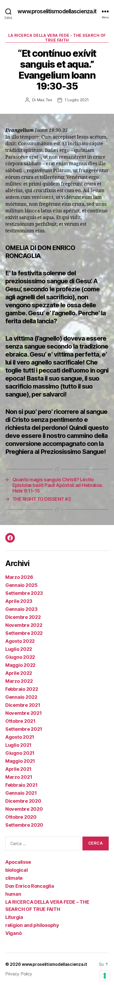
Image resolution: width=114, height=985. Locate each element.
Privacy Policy (18, 973)
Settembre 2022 (24, 633)
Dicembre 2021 (22, 705)
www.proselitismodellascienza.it (57, 11)
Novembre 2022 (23, 625)
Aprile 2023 (18, 601)
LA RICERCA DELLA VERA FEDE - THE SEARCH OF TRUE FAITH (57, 37)
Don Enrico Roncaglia (29, 886)
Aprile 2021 (18, 769)
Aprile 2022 (18, 673)
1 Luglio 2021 (77, 99)
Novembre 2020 (24, 809)
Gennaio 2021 (21, 793)
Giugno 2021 (19, 753)
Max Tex (44, 99)
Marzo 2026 (19, 577)
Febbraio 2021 (21, 785)
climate (14, 878)
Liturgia (14, 917)
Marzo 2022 (19, 681)
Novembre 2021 (23, 713)
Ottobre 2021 (20, 721)
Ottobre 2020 (21, 817)
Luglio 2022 (18, 649)
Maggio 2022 (20, 665)
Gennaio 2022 (21, 697)
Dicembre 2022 (23, 617)
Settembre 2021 (23, 729)
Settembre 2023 (24, 593)
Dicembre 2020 (23, 801)
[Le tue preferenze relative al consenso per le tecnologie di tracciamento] (105, 976)
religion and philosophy (32, 925)
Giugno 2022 (20, 657)
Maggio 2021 (20, 761)
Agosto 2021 (19, 737)
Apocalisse (18, 862)
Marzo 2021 (18, 777)
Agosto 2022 (20, 641)
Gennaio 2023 (21, 609)
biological (16, 870)
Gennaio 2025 (21, 585)
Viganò (13, 933)
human (13, 894)
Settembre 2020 (24, 825)
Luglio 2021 (18, 745)
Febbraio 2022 (21, 689)
